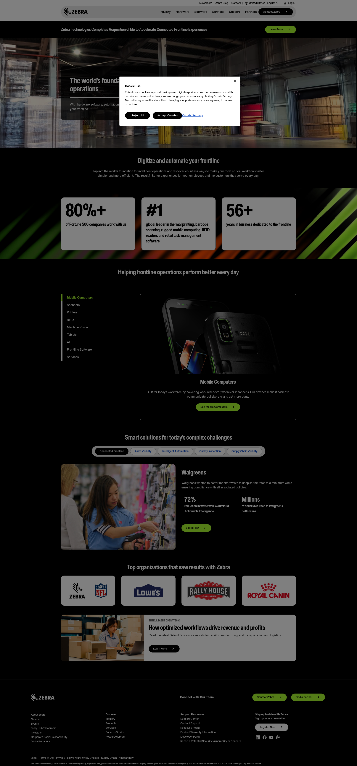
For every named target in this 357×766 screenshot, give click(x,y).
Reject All (137, 115)
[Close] (235, 81)
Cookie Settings (192, 115)
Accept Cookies (167, 115)
